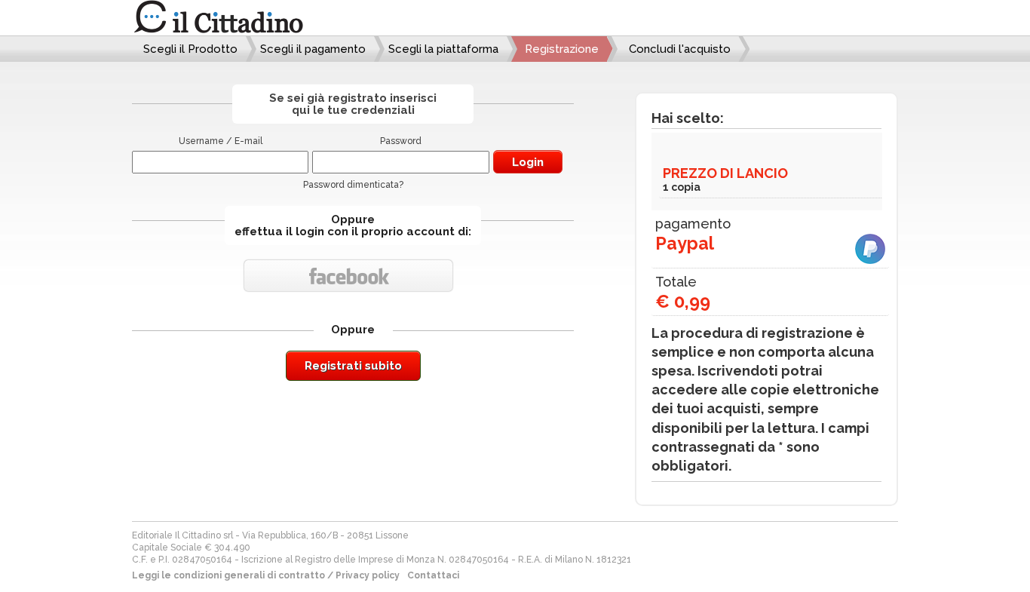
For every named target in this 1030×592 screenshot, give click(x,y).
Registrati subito (353, 366)
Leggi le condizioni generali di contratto (228, 575)
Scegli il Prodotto (190, 49)
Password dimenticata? (353, 184)
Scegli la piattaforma (443, 49)
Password (401, 141)
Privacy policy (368, 575)
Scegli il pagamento (313, 49)
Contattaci (433, 575)
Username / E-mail (220, 141)
